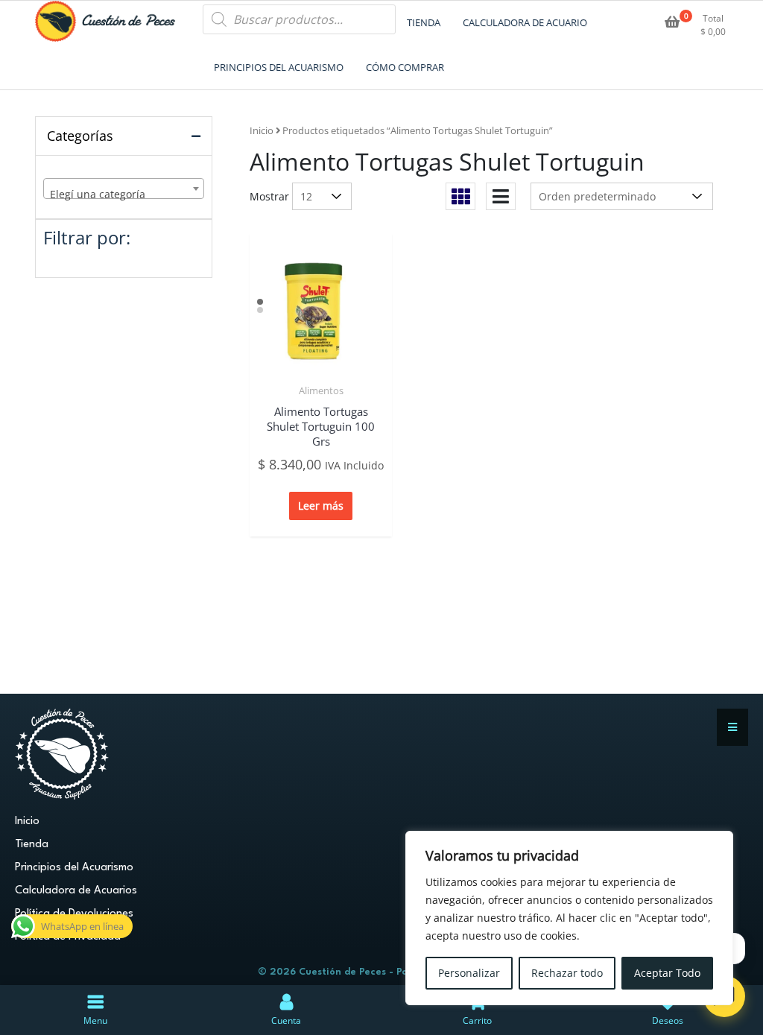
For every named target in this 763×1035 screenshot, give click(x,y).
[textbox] (123, 194)
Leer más (320, 505)
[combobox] (123, 188)
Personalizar (469, 973)
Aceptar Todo (667, 973)
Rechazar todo (567, 973)
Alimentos (321, 390)
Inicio (261, 130)
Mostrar (269, 196)
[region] (569, 918)
